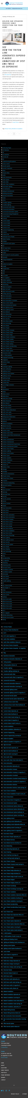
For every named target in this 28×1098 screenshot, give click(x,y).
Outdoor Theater (7, 462)
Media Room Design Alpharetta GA (12, 960)
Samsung (5, 492)
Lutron (4, 387)
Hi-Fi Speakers (6, 277)
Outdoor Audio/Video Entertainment (11, 435)
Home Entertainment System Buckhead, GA (14, 812)
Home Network (6, 312)
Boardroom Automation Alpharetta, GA (13, 659)
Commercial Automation (8, 209)
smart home (5, 512)
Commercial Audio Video (9, 207)
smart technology (7, 551)
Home (2, 1062)
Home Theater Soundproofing (11, 904)
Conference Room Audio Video (11, 702)
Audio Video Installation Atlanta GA (12, 642)
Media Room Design (7, 398)
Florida (3, 1051)
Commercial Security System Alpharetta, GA (14, 698)
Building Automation (8, 193)
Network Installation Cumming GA (12, 997)
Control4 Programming (8, 230)
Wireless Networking (7, 615)
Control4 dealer (6, 225)
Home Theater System (8, 350)
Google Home (6, 268)
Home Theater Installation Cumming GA (13, 901)
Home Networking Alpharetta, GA (11, 849)
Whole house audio (7, 601)
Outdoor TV (5, 464)
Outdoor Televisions (7, 460)
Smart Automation (7, 508)
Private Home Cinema (8, 478)
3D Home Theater (8, 627)
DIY (3, 246)
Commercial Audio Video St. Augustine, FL (13, 677)
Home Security (6, 318)
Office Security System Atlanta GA (11, 1026)
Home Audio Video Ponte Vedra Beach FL (13, 760)
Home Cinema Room (8, 797)
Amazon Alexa (6, 173)
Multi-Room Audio (8, 976)
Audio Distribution (7, 177)
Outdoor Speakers (7, 458)
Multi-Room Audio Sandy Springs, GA (12, 982)
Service (4, 501)
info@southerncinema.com (17, 8)
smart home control (7, 524)
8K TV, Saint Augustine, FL (10, 636)
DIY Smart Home (6, 248)
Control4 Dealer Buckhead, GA (11, 714)
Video (4, 590)
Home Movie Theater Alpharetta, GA (12, 836)
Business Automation (8, 195)
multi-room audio (7, 412)
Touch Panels (6, 576)
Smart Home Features (8, 528)
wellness (5, 597)
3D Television (6, 150)
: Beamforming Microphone (9, 161)
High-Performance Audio (9, 291)
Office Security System (9, 1023)
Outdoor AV (5, 437)
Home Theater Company (8, 330)
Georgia (3, 1041)
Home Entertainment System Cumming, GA (14, 815)
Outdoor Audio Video (8, 432)
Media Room (6, 396)
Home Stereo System (8, 321)
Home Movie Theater (8, 833)
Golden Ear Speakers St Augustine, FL (11, 31)
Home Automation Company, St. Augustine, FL (14, 772)
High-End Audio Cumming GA (11, 754)
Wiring (4, 619)
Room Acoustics (6, 489)
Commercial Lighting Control (10, 689)
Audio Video (6, 182)
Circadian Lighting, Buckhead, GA (11, 671)
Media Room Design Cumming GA (12, 964)
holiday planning (7, 293)
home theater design (8, 334)
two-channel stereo (7, 585)
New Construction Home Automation (12, 1016)
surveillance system (7, 572)
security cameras (7, 499)
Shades (4, 505)
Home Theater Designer (9, 879)
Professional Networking (8, 483)
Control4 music (6, 227)
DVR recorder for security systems (11, 255)
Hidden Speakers (7, 280)
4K (3, 152)
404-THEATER (8, 8)
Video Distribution (7, 592)
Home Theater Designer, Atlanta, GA (12, 882)
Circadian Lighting (7, 202)
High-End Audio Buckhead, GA (11, 751)
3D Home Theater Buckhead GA (11, 630)
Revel (4, 487)
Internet (5, 364)
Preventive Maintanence (8, 473)
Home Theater (6, 328)
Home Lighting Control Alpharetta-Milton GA (14, 824)
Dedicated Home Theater (8, 236)
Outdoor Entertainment (8, 442)
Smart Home (9, 128)
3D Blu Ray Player (7, 147)
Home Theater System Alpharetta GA (12, 921)
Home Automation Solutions (10, 784)
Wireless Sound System (8, 617)
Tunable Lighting (7, 581)
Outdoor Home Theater (8, 448)
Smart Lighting (6, 537)
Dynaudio (5, 257)
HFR (4, 273)
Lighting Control (6, 371)
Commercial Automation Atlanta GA (12, 683)
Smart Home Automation (9, 517)
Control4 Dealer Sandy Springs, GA (12, 717)
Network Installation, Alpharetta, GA (12, 1006)
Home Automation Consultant (10, 300)
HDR (4, 271)
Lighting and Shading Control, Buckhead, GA (14, 942)
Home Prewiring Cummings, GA (11, 855)
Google (4, 266)
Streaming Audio (7, 565)
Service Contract (6, 503)
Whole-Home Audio (7, 603)
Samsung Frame (6, 494)
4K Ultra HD (5, 157)
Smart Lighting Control (8, 540)
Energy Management (7, 259)
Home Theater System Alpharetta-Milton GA (14, 924)
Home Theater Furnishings (10, 885)
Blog (5, 652)
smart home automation (8, 515)
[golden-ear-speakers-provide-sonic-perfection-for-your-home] (14, 39)
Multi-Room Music (7, 414)
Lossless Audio (6, 380)
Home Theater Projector (8, 341)
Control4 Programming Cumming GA (12, 735)
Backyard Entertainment (8, 191)
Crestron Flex (6, 234)
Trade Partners (5, 1075)
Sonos (4, 553)
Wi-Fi (4, 610)
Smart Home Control (8, 521)
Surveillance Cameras (8, 569)
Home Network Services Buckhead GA (12, 843)
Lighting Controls (7, 375)
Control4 (5, 218)
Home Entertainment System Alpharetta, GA (14, 809)
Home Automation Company (10, 769)
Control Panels (6, 216)
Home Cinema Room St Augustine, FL (12, 800)
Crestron (5, 232)
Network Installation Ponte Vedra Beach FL (14, 1000)
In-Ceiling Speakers (7, 355)
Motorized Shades (7, 405)
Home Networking (7, 314)
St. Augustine (6, 560)
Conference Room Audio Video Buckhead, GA (14, 705)
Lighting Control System (8, 373)
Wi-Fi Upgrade (6, 613)
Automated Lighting (7, 186)
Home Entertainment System (9, 305)
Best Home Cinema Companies (11, 645)
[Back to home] (14, 3)
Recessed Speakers (7, 485)
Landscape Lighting (7, 366)
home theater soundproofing (9, 346)
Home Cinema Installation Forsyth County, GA (14, 793)
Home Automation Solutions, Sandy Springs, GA (15, 787)
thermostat (5, 574)
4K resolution (6, 154)
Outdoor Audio (6, 430)
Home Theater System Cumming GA (12, 927)
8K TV (5, 633)
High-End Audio (6, 289)
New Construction (7, 428)
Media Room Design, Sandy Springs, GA (13, 967)
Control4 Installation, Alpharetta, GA (12, 729)
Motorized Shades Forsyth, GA (11, 973)
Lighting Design (6, 378)
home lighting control (8, 307)
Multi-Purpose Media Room (9, 410)
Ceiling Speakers (7, 662)
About (3, 1065)
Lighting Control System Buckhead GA (13, 948)
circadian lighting (7, 204)
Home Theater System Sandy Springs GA (13, 930)
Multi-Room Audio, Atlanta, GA (11, 988)
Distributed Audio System (9, 243)
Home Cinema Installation (10, 790)
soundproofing (6, 558)
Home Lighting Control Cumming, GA (12, 827)
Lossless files (6, 382)
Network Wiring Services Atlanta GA (12, 1013)
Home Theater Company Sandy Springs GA (14, 864)
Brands (3, 1077)
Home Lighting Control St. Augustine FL (13, 830)
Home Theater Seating (8, 344)
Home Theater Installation (9, 337)
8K (3, 159)
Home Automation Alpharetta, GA (11, 766)
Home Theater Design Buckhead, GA (12, 873)
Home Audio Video (8, 757)
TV (3, 583)
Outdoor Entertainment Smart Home (11, 444)
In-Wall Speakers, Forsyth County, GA (12, 936)
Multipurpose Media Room (9, 416)
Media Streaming (7, 401)
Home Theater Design (8, 332)
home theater (6, 325)
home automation (7, 298)
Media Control (6, 394)
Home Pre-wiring (7, 316)
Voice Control (6, 594)
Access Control (6, 163)
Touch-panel (6, 578)
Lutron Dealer (7, 951)
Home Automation (7, 296)
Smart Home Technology (8, 535)
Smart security (6, 542)
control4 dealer (6, 220)
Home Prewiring (7, 852)
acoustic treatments (7, 168)
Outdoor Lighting (7, 451)
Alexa (4, 170)
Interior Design (6, 362)
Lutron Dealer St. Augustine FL (11, 954)
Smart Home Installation (8, 530)
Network (5, 421)
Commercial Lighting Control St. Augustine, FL (14, 692)
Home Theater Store (7, 348)
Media (4, 391)
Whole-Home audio (7, 606)
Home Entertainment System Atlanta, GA (13, 806)
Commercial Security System (10, 695)
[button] (2, 3)
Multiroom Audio (7, 419)
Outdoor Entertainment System (10, 446)
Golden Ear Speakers (7, 29)
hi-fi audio (5, 275)
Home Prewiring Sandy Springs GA (12, 858)
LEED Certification (7, 369)
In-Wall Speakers (7, 933)
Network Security (7, 426)
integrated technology (8, 357)
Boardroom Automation (9, 656)
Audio (4, 175)
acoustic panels (6, 166)
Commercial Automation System (10, 211)
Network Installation (7, 423)
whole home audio (7, 599)
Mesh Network (6, 403)
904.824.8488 (4, 1057)
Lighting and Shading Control (11, 939)
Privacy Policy (15, 1094)
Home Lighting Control (8, 309)
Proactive (5, 480)
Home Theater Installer (8, 339)
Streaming (5, 562)
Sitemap (24, 1094)
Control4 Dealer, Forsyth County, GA (12, 723)
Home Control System (8, 303)
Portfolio (4, 1072)
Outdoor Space (6, 455)
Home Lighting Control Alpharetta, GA (13, 821)
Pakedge (5, 469)
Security (5, 496)
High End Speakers (7, 287)
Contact (3, 1079)
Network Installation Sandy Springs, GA (13, 1003)
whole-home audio (7, 608)
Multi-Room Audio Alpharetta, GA (12, 979)
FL (3, 261)
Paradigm (5, 471)
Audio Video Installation (8, 184)
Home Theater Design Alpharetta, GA (12, 870)
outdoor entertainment (8, 439)
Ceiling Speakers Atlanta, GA (10, 665)
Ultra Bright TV (6, 587)
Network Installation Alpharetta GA (12, 994)
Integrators (5, 359)
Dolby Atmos (6, 250)
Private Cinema (6, 476)
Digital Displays (6, 239)
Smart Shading (6, 549)
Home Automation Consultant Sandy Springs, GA (15, 778)
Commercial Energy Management (10, 214)
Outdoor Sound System (8, 453)
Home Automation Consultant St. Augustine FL (15, 781)
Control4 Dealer (6, 223)
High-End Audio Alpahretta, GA (11, 748)
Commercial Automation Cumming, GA (13, 686)
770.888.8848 (4, 1047)
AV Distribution (6, 189)
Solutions (4, 1067)
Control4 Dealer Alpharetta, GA (11, 711)
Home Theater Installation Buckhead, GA (13, 898)
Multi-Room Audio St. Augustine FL (12, 985)
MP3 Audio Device (7, 407)
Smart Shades (6, 546)
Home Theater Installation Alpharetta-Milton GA (15, 895)
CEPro (4, 200)
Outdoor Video (6, 467)
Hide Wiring (5, 284)
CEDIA (4, 198)
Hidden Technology (7, 282)
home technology (7, 323)
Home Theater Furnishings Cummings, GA (13, 889)
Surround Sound (6, 567)
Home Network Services (9, 839)
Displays (5, 241)
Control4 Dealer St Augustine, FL (11, 720)
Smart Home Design (7, 526)
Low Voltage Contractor (8, 385)
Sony (4, 556)
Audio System (6, 179)
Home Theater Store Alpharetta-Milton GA (13, 914)
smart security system (8, 544)
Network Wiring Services (9, 1010)
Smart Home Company (8, 519)
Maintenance (6, 389)
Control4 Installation (8, 726)
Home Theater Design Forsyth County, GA (13, 876)
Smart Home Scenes (7, 533)
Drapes (4, 252)
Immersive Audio (7, 353)
